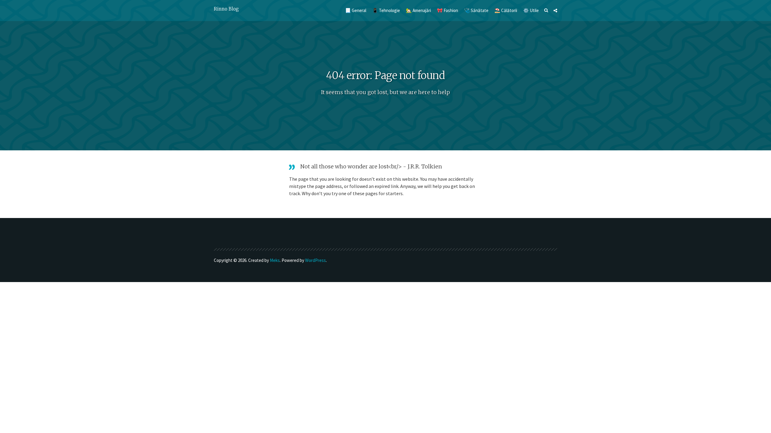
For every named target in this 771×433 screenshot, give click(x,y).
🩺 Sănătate (476, 10)
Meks (275, 260)
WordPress (315, 260)
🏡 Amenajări (418, 10)
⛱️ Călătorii (506, 10)
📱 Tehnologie (386, 10)
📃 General (355, 10)
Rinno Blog (226, 9)
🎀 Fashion (447, 10)
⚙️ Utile (531, 10)
